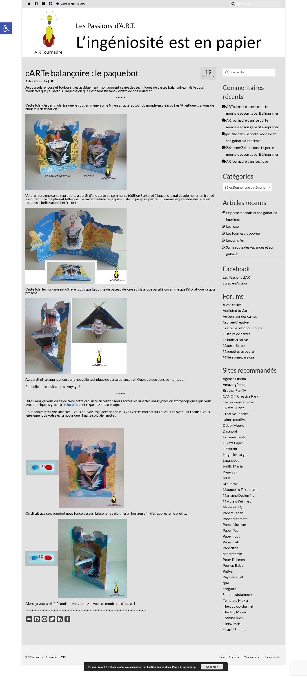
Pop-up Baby (233, 565)
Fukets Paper (233, 443)
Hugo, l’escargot (235, 454)
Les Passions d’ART (237, 277)
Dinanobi (230, 431)
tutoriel (72, 404)
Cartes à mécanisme (238, 402)
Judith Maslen (233, 466)
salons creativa (234, 419)
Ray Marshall (233, 577)
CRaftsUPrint (233, 408)
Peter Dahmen (234, 559)
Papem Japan (233, 513)
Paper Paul (231, 530)
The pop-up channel (238, 606)
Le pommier (235, 240)
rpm (226, 583)
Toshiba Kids (233, 618)
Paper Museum (234, 524)
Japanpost (231, 460)
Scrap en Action (235, 283)
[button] (6, 28)
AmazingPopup (235, 384)
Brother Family (234, 390)
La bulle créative (235, 339)
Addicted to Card (236, 310)
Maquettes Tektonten (239, 489)
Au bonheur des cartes (240, 316)
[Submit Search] (232, 4)
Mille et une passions (239, 357)
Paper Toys (231, 536)
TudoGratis (231, 623)
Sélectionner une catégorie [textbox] (245, 187)
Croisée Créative (236, 322)
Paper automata (235, 518)
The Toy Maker (235, 612)
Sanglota (229, 588)
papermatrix (232, 553)
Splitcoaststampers (238, 594)
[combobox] (247, 187)
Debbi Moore (233, 425)
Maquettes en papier (239, 351)
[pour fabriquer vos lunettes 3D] (42, 467)
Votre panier (72, 3)
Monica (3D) (232, 507)
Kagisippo (230, 472)
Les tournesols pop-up (243, 233)
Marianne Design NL (238, 495)
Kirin (226, 478)
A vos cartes (232, 304)
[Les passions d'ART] (153, 32)
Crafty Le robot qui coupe (242, 328)
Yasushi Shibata (235, 629)
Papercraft (231, 542)
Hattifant (230, 448)
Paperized (230, 548)
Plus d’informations (184, 667)
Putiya (228, 571)
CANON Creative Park (240, 396)
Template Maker (236, 600)
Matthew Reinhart (237, 501)
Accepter (212, 667)
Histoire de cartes (236, 334)
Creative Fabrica (236, 413)
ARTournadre (40, 81)
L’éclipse (261, 161)
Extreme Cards (234, 437)
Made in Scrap (234, 345)
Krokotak (230, 483)
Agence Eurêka (234, 378)
